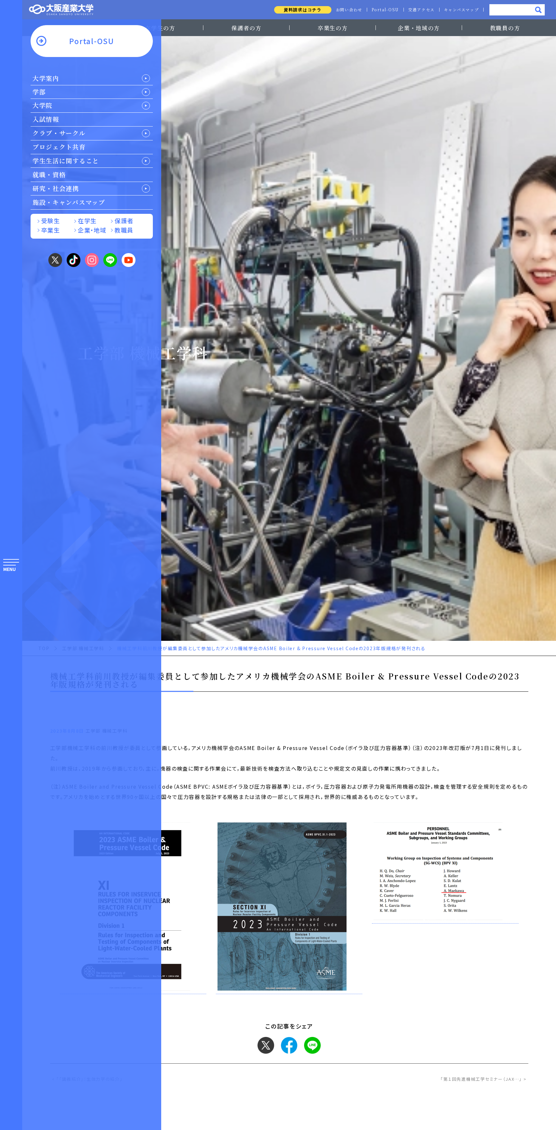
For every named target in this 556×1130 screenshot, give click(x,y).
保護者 (124, 220)
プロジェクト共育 (59, 146)
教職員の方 (505, 28)
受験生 (50, 220)
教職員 (124, 230)
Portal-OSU (385, 10)
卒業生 (50, 230)
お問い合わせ (349, 10)
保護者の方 (246, 28)
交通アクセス (421, 10)
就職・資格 (49, 174)
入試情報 (45, 119)
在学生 (87, 220)
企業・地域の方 (419, 28)
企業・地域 (92, 230)
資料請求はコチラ (303, 9)
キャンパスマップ (461, 10)
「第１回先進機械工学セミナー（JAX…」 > (483, 1079)
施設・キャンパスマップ (68, 202)
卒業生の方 (333, 28)
